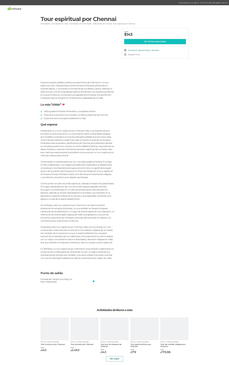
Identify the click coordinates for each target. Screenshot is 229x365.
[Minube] (14, 8)
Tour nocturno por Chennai (53, 344)
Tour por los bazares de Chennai (110, 345)
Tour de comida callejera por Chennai (173, 345)
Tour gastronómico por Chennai (140, 345)
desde (42, 347)
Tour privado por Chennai (81, 344)
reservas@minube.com (220, 3)
